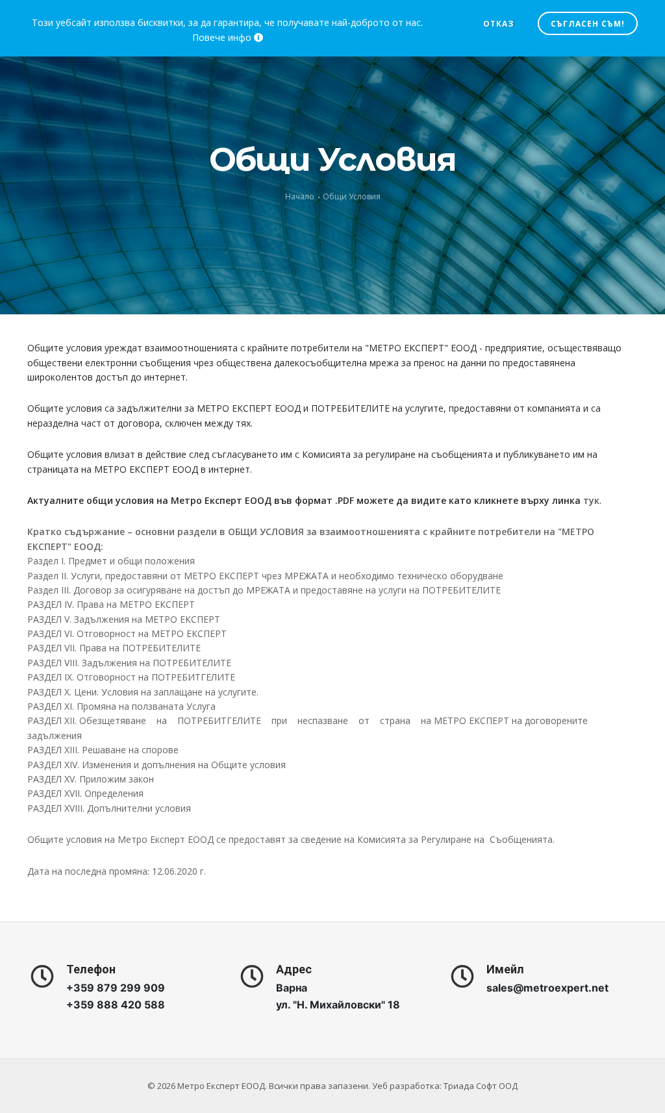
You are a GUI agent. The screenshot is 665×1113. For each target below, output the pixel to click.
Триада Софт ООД (481, 1086)
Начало (299, 196)
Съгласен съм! (588, 23)
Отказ (498, 23)
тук (591, 500)
